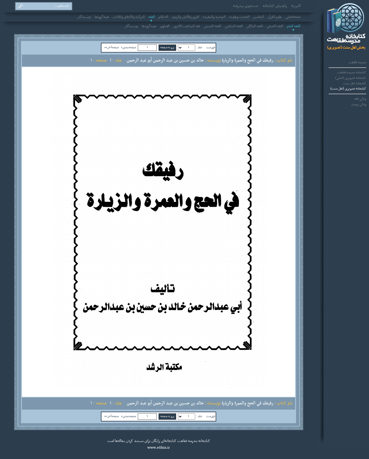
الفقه (151, 17)
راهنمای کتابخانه (275, 6)
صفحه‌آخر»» (112, 47)
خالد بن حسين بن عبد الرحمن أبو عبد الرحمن (165, 60)
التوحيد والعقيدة (214, 17)
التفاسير (258, 17)
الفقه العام (293, 26)
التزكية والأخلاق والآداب (129, 17)
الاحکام (163, 17)
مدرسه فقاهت (357, 62)
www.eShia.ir (158, 448)
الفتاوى (165, 26)
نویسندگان (84, 17)
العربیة (295, 6)
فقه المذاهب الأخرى (186, 26)
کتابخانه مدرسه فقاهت (351, 72)
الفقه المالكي (254, 26)
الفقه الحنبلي (212, 26)
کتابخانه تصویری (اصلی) (350, 78)
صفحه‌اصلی (292, 17)
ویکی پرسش (358, 104)
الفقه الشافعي (234, 26)
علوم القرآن (275, 17)
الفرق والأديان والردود (185, 17)
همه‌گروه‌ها (102, 17)
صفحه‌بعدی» (128, 47)
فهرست (210, 47)
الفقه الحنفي (275, 26)
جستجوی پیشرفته (245, 6)
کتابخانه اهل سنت (354, 83)
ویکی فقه (360, 99)
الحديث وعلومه (239, 17)
